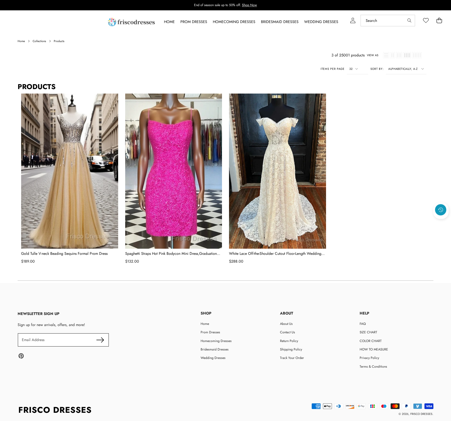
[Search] (409, 20)
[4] (407, 55)
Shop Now (249, 5)
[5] (417, 55)
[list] (386, 55)
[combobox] (388, 20)
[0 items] (439, 20)
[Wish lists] (425, 20)
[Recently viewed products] (440, 209)
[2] (392, 55)
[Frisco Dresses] (131, 22)
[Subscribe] (100, 339)
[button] (441, 222)
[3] (399, 55)
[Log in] (352, 20)
